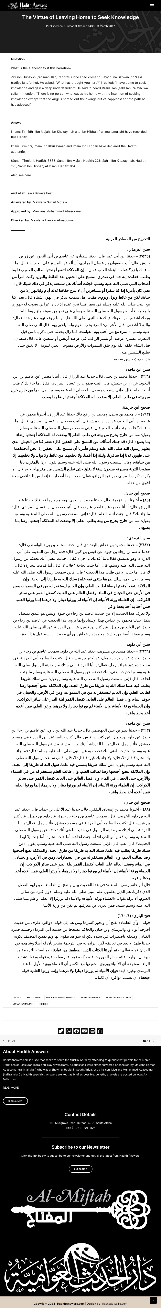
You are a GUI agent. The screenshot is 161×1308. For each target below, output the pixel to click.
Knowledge (34, 997)
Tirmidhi (43, 1004)
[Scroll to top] (153, 1300)
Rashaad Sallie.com (114, 1303)
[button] (152, 5)
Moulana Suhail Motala (60, 997)
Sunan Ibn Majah (23, 1004)
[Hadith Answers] (27, 6)
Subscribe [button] (80, 1169)
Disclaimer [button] (15, 1101)
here (28, 175)
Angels (17, 997)
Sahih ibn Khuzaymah (118, 997)
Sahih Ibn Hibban (90, 997)
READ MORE (11, 1087)
